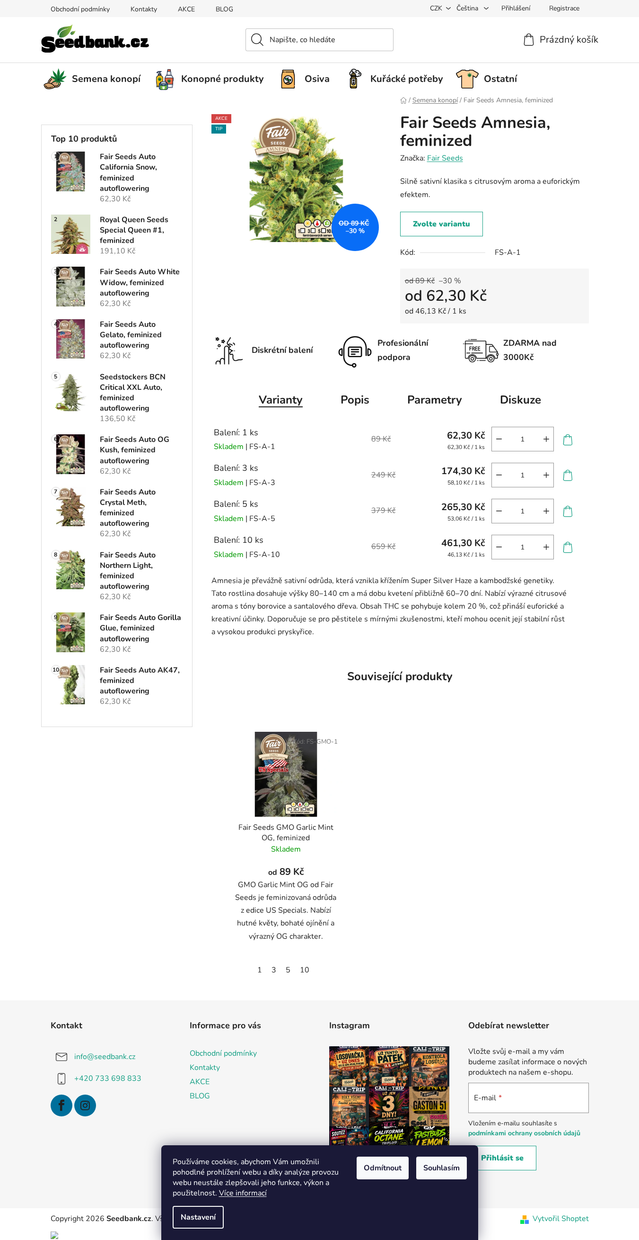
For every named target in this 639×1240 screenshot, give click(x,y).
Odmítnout (383, 1168)
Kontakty (144, 9)
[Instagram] (85, 1105)
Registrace (564, 8)
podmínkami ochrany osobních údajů (524, 1133)
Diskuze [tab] (520, 399)
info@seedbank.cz (104, 1056)
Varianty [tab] (281, 399)
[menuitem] (95, 79)
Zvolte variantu (441, 224)
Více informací (243, 1193)
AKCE (186, 9)
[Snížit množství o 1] (499, 439)
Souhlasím (441, 1168)
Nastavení (198, 1217)
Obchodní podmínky (80, 9)
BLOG (224, 9)
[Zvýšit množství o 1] (546, 439)
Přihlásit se (502, 1158)
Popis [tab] (355, 399)
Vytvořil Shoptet (561, 1218)
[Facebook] (61, 1105)
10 (304, 970)
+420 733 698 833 (107, 1078)
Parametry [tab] (434, 399)
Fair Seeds (445, 158)
